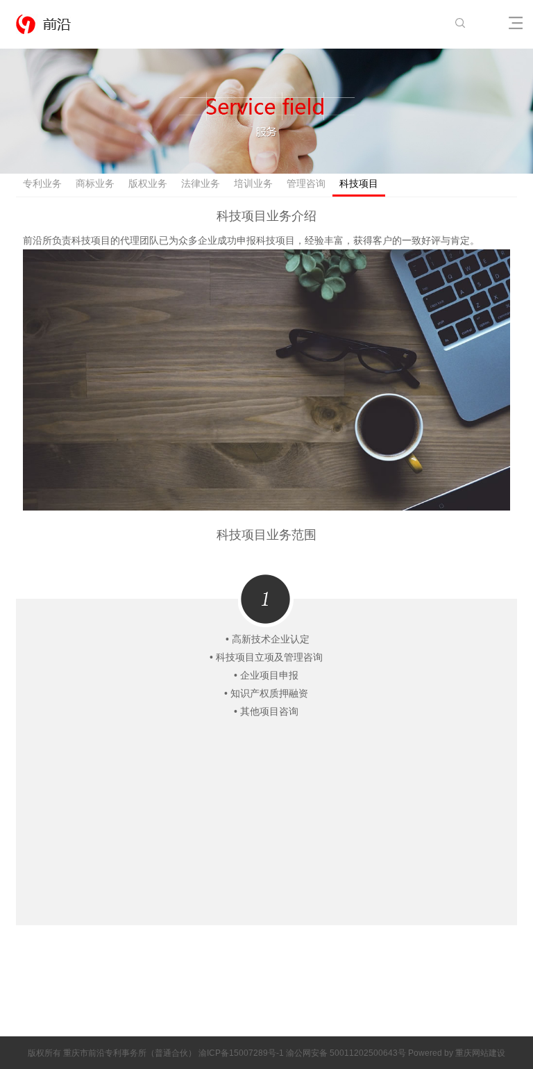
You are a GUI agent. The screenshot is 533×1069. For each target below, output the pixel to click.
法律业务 (200, 184)
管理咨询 (306, 184)
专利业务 (42, 184)
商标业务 (95, 184)
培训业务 (253, 184)
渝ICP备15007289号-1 (242, 1053)
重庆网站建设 (480, 1053)
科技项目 (358, 184)
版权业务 (147, 184)
